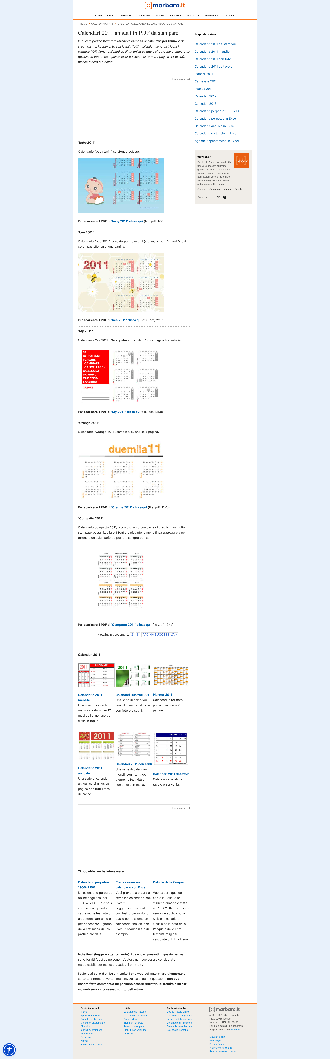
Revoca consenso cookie (222, 1051)
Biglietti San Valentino (135, 1030)
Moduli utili (86, 1026)
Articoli (229, 15)
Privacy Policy (216, 1044)
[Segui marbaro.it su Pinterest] (219, 197)
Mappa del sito (217, 1037)
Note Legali (215, 1040)
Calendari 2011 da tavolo (171, 774)
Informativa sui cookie (220, 1047)
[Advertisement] (134, 108)
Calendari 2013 (205, 103)
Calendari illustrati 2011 (133, 695)
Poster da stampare (134, 1026)
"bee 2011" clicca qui (126, 320)
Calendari (143, 15)
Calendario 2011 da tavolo (213, 66)
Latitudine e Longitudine (179, 1015)
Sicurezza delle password (180, 1019)
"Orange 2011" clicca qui (129, 507)
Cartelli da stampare (91, 1030)
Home (98, 15)
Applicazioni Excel (90, 1015)
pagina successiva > (159, 634)
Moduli (160, 15)
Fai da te (193, 15)
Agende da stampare (92, 1019)
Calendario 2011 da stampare (216, 44)
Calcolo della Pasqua (168, 882)
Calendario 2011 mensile (212, 51)
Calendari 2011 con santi (134, 764)
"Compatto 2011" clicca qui (130, 625)
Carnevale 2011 (206, 81)
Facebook (235, 1029)
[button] (9, 1049)
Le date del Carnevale (135, 1015)
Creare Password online (179, 1026)
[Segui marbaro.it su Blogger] (225, 197)
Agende (125, 15)
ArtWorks (128, 1033)
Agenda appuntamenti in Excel (217, 141)
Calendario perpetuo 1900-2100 (218, 111)
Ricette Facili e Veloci (92, 1044)
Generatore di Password (179, 1022)
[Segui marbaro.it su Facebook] (212, 197)
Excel (111, 15)
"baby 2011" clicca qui (127, 221)
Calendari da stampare (93, 1022)
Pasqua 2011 (204, 89)
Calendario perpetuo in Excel (216, 118)
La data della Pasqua (135, 1012)
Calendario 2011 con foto (213, 59)
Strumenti (211, 15)
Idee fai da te (87, 1033)
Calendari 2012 (205, 96)
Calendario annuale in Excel (215, 126)
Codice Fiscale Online (178, 1012)
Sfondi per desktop (133, 1022)
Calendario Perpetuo (177, 1030)
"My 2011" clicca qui (125, 412)
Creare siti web (131, 1019)
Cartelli (176, 15)
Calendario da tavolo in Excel (216, 133)
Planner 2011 (162, 695)
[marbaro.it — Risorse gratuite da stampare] (165, 5)
